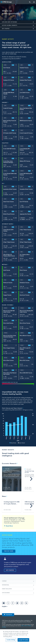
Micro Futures (7, 305)
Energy (5, 102)
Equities (5, 143)
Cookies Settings (11, 639)
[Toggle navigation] (34, 2)
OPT (13, 77)
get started (6, 28)
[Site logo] (6, 2)
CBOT (25, 625)
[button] (16, 65)
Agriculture (6, 62)
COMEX (4, 627)
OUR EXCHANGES (6, 592)
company (4, 581)
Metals (4, 264)
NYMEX (29, 625)
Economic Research (9, 463)
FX (3, 183)
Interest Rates (7, 224)
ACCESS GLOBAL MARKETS (9, 25)
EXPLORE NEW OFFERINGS (9, 22)
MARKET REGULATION (7, 588)
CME (22, 625)
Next (31, 478)
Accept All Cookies (23, 639)
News (4, 496)
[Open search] (30, 2)
